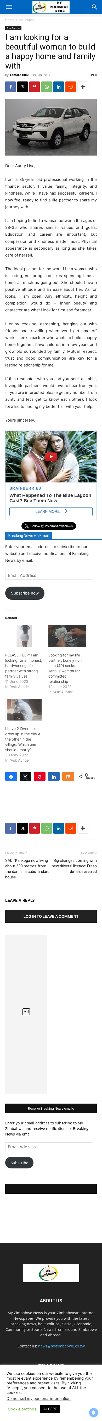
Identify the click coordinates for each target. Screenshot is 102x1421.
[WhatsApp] (46, 86)
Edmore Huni (19, 75)
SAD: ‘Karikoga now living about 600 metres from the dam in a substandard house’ (27, 868)
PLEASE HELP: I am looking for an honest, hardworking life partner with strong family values (23, 665)
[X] (22, 86)
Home (9, 19)
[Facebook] (10, 86)
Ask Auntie (27, 19)
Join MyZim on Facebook (51, 1189)
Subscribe (19, 1162)
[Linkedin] (58, 86)
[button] (9, 7)
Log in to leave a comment (51, 916)
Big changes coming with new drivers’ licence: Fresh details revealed (74, 866)
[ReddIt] (70, 86)
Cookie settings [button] (22, 1409)
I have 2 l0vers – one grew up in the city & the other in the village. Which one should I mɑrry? (23, 739)
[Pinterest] (34, 86)
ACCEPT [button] (50, 1409)
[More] (82, 86)
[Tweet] (25, 776)
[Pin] (39, 776)
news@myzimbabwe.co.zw (61, 1345)
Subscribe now (25, 593)
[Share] (11, 776)
